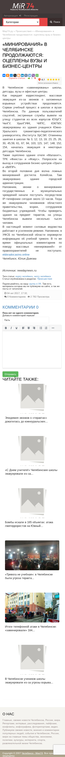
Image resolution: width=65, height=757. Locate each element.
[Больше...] (53, 328)
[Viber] (33, 75)
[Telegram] (29, 75)
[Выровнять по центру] (28, 328)
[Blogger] (18, 75)
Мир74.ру (7, 31)
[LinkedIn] (22, 75)
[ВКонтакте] (4, 75)
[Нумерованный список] (46, 328)
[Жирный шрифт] (6, 328)
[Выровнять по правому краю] (34, 328)
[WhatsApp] (37, 75)
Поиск (56, 22)
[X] (15, 75)
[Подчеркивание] (16, 328)
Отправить (10, 374)
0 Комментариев (16, 296)
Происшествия (24, 31)
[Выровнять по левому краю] (23, 328)
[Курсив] (11, 328)
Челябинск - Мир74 (32, 753)
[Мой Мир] (11, 75)
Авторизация (11, 15)
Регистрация (31, 15)
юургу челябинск (24, 276)
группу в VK (35, 284)
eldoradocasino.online (16, 254)
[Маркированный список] (40, 328)
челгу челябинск (42, 276)
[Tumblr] (26, 75)
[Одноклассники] (7, 75)
